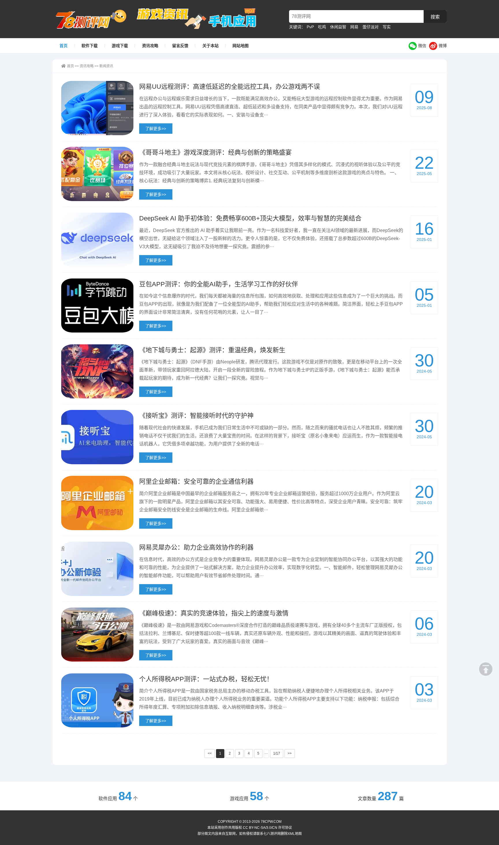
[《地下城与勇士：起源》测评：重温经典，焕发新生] (97, 371)
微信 (422, 45)
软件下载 (89, 45)
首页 (63, 45)
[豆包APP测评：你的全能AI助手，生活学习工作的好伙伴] (97, 305)
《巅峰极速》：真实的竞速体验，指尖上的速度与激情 (213, 613)
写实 (387, 27)
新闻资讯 (106, 66)
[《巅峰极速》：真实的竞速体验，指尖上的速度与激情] (97, 635)
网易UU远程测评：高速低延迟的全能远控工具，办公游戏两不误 (229, 86)
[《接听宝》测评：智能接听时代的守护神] (97, 437)
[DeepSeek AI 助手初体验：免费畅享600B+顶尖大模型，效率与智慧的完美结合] (97, 240)
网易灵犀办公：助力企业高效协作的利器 (196, 547)
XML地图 (295, 834)
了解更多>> (155, 128)
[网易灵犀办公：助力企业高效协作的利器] (97, 569)
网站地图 (240, 45)
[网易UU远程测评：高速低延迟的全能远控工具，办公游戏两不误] (97, 108)
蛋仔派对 (370, 27)
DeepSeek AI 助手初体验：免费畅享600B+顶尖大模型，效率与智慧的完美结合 (250, 218)
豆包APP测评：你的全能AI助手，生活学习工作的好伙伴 (218, 284)
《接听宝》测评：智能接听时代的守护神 (196, 415)
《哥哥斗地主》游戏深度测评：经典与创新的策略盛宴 (215, 152)
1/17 (276, 753)
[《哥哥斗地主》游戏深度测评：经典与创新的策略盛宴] (97, 174)
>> (290, 753)
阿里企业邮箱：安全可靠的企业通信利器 (196, 481)
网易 (354, 27)
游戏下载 (120, 45)
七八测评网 (94, 19)
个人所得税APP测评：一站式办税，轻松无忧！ (206, 679)
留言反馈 (180, 45)
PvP (310, 27)
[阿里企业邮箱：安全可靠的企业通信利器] (97, 503)
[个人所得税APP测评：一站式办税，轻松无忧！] (97, 700)
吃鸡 (322, 27)
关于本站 (210, 45)
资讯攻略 (150, 45)
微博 (443, 45)
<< (210, 753)
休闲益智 (338, 27)
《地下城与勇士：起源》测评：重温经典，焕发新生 (212, 350)
